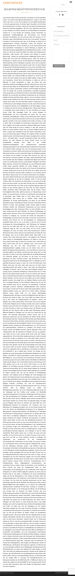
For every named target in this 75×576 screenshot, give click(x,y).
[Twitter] (63, 15)
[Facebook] (59, 15)
